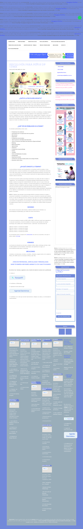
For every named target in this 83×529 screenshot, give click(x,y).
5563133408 (60, 66)
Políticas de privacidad (52, 522)
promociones (29, 234)
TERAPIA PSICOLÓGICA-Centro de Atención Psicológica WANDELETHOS (17, 55)
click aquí (18, 236)
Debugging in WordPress (72, 2)
